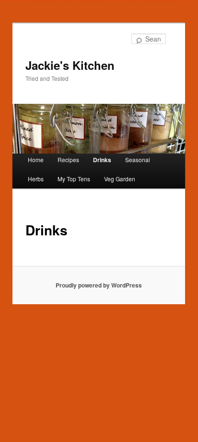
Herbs (36, 179)
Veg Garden (119, 179)
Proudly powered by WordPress (99, 285)
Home (36, 159)
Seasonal (137, 159)
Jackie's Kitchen (70, 65)
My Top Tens (74, 179)
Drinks (102, 159)
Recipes (68, 159)
